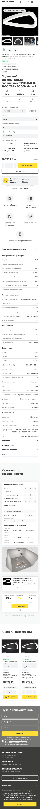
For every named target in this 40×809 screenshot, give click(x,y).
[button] (35, 41)
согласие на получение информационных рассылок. (17, 743)
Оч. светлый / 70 (18, 530)
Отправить (20, 733)
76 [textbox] (3, 128)
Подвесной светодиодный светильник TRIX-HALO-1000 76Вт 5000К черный (10, 676)
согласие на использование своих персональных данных (18, 738)
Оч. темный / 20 (19, 542)
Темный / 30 (8, 533)
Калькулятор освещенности (15, 10)
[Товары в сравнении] (24, 2)
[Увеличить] (15, 165)
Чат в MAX (7, 761)
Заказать (21, 606)
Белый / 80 (7, 530)
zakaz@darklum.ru (12, 768)
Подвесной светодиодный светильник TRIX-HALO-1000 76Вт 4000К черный (29, 676)
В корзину (29, 165)
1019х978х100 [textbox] (7, 136)
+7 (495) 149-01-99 (12, 752)
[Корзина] (31, 2)
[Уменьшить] (3, 165)
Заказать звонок (21, 778)
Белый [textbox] (5, 119)
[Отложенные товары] (28, 2)
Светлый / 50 (30, 530)
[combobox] (20, 119)
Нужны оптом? (20, 171)
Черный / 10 (30, 542)
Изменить (20, 588)
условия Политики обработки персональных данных (16, 741)
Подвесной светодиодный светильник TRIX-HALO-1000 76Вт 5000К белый (22, 579)
